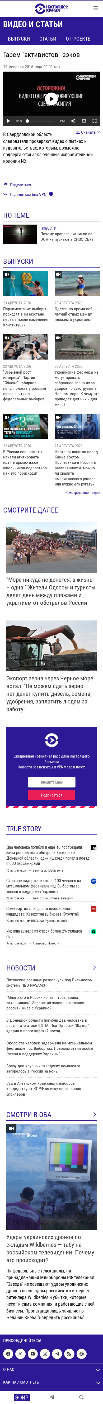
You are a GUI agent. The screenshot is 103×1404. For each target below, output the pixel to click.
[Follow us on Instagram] (45, 1354)
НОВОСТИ (20, 968)
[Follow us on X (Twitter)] (20, 1354)
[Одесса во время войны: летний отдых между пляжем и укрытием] (77, 283)
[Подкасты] (82, 1354)
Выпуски (19, 39)
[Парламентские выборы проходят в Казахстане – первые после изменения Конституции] (25, 283)
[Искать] (81, 1397)
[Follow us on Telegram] (57, 1354)
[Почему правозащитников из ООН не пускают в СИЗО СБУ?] (20, 234)
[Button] (17, 186)
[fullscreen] (94, 121)
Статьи (47, 39)
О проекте (78, 39)
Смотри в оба (29, 1114)
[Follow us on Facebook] (8, 1354)
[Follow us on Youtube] (33, 1354)
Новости (48, 228)
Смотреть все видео (83, 492)
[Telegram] (52, 1397)
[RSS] (69, 1354)
